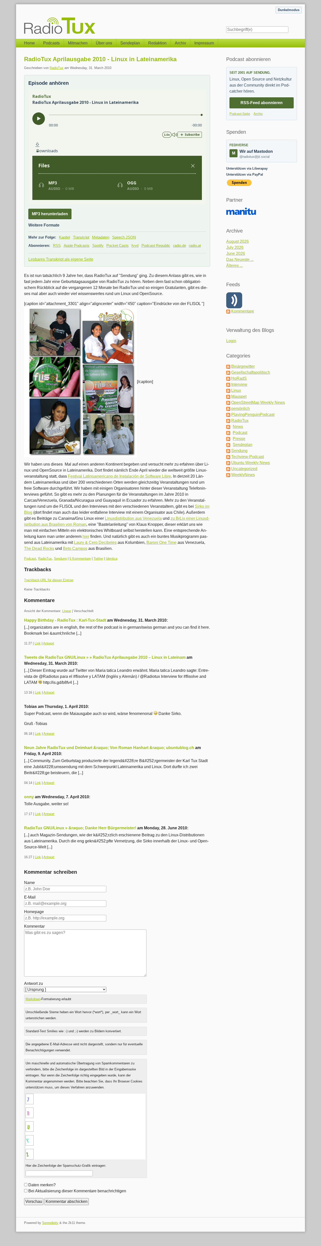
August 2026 (237, 241)
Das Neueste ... (240, 259)
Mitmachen (78, 43)
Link (38, 643)
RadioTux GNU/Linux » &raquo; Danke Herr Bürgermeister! (80, 828)
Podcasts (51, 43)
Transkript (81, 237)
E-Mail (30, 897)
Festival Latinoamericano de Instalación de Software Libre (119, 476)
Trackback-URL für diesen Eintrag (48, 580)
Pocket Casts (117, 245)
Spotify (98, 245)
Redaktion (157, 43)
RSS (57, 245)
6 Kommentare (80, 558)
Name (29, 883)
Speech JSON (124, 237)
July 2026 (235, 247)
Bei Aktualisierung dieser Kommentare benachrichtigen (77, 1191)
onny (29, 797)
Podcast (30, 558)
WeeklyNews (243, 475)
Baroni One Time (161, 542)
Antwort (48, 643)
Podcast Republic (155, 245)
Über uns (104, 43)
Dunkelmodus (288, 10)
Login (231, 341)
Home (29, 43)
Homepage (34, 912)
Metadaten (100, 237)
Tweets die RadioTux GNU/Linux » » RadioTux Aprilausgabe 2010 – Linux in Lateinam (105, 657)
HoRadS (239, 378)
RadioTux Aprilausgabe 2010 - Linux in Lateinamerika (100, 59)
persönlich (240, 408)
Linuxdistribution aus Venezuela (133, 518)
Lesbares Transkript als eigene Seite (60, 259)
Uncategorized (244, 469)
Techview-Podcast (247, 457)
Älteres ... (234, 265)
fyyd (134, 245)
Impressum (204, 43)
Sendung (60, 558)
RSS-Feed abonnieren (261, 103)
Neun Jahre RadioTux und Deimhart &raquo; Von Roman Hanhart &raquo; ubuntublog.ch (109, 748)
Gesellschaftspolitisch (250, 372)
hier (86, 536)
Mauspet (239, 396)
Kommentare (242, 311)
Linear (66, 611)
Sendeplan (130, 43)
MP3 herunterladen (50, 214)
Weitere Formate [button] (43, 225)
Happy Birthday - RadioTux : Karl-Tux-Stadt (65, 620)
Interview (239, 384)
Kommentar (34, 926)
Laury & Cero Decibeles (95, 542)
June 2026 (235, 253)
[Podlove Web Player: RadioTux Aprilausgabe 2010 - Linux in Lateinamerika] (117, 146)
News (238, 426)
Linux (236, 390)
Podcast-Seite (239, 114)
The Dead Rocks (39, 548)
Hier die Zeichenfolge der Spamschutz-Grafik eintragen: (66, 1165)
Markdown (33, 999)
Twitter (98, 558)
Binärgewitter (243, 366)
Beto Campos (75, 548)
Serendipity (50, 1223)
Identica (111, 558)
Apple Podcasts (77, 245)
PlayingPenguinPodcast (252, 414)
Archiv (180, 43)
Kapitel (64, 237)
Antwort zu (33, 983)
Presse (239, 438)
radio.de (179, 245)
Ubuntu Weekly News (250, 463)
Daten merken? (42, 1185)
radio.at (195, 245)
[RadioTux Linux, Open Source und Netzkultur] (24, 19)
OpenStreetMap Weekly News (258, 402)
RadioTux (56, 68)
